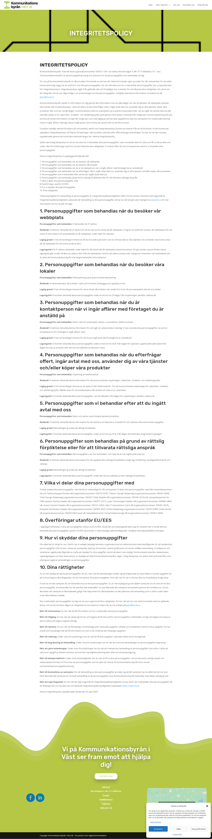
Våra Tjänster (162, 5)
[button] (207, 806)
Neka (178, 829)
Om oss (176, 5)
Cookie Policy (177, 834)
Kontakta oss (188, 5)
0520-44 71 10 (106, 808)
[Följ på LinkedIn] (40, 797)
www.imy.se (156, 200)
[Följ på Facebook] (30, 797)
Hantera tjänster (155, 822)
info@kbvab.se (106, 799)
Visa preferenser (199, 829)
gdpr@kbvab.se (47, 97)
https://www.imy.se (130, 685)
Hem (151, 5)
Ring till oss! (203, 5)
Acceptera (158, 829)
